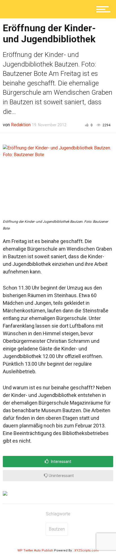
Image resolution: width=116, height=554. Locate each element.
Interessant (60, 461)
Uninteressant (61, 475)
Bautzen (57, 529)
